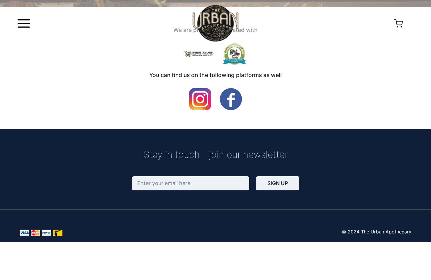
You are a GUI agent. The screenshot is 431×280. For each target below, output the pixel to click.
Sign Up (277, 183)
